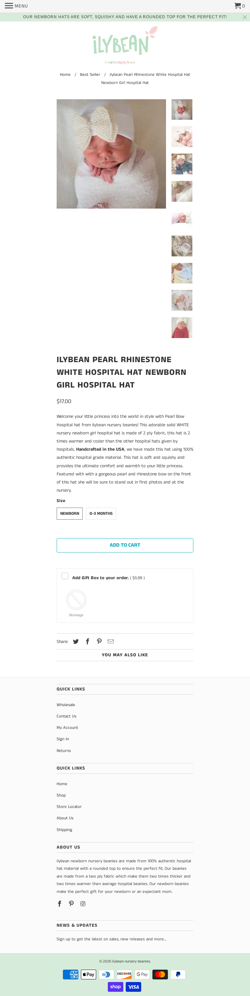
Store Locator (69, 807)
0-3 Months (101, 514)
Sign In (63, 739)
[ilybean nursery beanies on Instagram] (83, 904)
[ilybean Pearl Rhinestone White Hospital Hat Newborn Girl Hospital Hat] (111, 154)
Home (62, 784)
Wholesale (66, 705)
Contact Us (66, 716)
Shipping (64, 830)
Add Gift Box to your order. (108, 578)
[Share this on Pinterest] (98, 642)
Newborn (69, 514)
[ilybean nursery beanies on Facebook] (60, 904)
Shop (61, 795)
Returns (64, 751)
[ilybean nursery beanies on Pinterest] (72, 904)
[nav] (16, 6)
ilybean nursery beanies (131, 961)
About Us (65, 818)
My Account (67, 728)
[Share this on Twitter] (75, 642)
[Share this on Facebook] (86, 642)
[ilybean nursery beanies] (125, 46)
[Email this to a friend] (109, 642)
